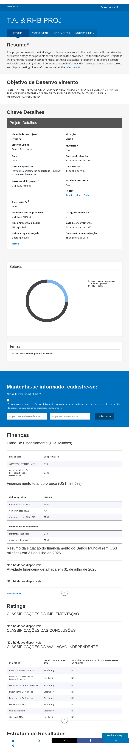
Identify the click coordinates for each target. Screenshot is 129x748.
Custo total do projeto (25, 181)
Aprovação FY (20, 202)
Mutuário (72, 145)
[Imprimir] (39, 740)
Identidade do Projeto (24, 134)
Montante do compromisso (27, 212)
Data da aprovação (23, 166)
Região (70, 190)
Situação (71, 134)
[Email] (13, 740)
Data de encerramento (79, 222)
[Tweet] (64, 740)
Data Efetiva (73, 166)
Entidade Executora (77, 180)
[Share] (90, 740)
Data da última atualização (81, 233)
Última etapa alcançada (25, 233)
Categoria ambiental (77, 212)
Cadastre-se (104, 416)
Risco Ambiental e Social (26, 222)
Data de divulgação (77, 156)
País (14, 156)
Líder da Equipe (20, 144)
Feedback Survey (114, 735)
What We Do (13, 6)
